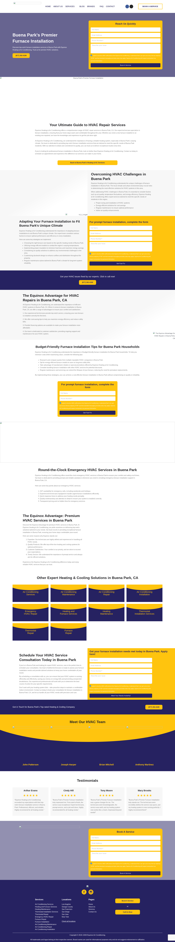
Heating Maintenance (42, 909)
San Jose (65, 914)
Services (92, 909)
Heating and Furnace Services (46, 907)
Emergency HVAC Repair (44, 917)
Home (91, 904)
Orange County (67, 907)
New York (65, 917)
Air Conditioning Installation (45, 929)
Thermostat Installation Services (46, 912)
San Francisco (67, 909)
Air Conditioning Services (44, 904)
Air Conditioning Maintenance (45, 924)
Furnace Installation (42, 922)
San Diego (65, 912)
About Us (92, 907)
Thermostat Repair (41, 914)
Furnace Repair (40, 919)
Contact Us (93, 912)
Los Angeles (66, 904)
